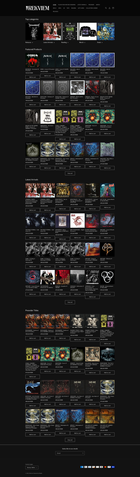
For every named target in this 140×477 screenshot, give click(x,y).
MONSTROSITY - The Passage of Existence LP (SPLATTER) (76, 201)
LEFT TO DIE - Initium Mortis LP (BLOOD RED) (107, 200)
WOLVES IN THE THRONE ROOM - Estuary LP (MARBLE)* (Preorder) (31, 127)
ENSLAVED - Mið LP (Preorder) (75, 70)
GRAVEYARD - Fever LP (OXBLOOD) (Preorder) (105, 126)
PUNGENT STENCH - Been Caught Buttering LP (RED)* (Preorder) (77, 332)
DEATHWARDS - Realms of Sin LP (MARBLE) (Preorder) (47, 331)
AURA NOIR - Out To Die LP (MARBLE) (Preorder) (47, 397)
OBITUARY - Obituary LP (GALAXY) (106, 259)
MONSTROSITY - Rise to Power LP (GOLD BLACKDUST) (61, 201)
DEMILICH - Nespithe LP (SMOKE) (61, 287)
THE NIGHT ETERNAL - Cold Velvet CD (47, 230)
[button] (106, 8)
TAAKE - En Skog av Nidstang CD (30, 259)
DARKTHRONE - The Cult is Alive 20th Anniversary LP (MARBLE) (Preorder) (106, 365)
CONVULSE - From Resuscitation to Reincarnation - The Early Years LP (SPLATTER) (91, 288)
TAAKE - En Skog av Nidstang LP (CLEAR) (45, 259)
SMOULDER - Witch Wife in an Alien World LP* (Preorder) (106, 160)
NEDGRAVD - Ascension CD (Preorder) (32, 70)
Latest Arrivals (48, 42)
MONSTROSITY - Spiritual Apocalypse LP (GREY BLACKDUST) (91, 201)
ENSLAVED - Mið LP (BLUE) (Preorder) (91, 70)
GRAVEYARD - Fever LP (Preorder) (90, 126)
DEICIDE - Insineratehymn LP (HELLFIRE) (106, 287)
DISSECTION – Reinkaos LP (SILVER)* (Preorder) (62, 97)
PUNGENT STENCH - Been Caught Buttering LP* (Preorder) (91, 332)
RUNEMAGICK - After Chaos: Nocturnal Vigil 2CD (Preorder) (107, 398)
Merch (81, 42)
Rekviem (31, 473)
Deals (99, 42)
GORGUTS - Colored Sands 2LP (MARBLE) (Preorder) (31, 159)
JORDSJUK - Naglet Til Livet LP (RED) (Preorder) (92, 97)
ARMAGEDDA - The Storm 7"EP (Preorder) (46, 126)
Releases (28, 42)
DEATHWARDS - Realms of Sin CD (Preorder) (31, 331)
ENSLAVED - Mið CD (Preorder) (105, 70)
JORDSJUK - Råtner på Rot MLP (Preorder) (76, 97)
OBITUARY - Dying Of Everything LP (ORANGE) (91, 259)
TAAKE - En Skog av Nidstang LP (75, 259)
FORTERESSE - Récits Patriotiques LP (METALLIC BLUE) (61, 231)
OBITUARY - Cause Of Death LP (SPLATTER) (107, 230)
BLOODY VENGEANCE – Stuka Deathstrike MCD (91, 230)
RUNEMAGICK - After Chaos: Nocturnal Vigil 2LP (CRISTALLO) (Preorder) (62, 160)
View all (70, 173)
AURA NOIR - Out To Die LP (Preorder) (62, 397)
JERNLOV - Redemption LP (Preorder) (76, 159)
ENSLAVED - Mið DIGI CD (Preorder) (31, 97)
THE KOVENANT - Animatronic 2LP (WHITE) (46, 287)
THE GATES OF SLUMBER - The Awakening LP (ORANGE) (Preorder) (91, 427)
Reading (64, 42)
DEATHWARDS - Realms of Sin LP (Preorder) (61, 331)
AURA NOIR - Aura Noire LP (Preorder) (92, 397)
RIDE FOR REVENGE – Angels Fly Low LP (77, 230)
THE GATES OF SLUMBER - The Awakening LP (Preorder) (106, 427)
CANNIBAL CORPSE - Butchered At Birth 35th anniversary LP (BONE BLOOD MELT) (31, 201)
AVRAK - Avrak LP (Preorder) (47, 69)
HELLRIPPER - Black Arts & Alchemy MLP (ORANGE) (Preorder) (91, 365)
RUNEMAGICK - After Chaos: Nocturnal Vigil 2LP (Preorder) (47, 160)
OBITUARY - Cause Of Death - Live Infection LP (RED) (32, 287)
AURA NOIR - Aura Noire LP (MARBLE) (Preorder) (77, 397)
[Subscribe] (83, 453)
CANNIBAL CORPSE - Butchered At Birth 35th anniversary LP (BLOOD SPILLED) (46, 201)
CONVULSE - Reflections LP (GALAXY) (77, 287)
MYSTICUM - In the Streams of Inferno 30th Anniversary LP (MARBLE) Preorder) (32, 398)
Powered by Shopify (37, 473)
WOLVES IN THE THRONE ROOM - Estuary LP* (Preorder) (106, 98)
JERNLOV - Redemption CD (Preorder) (91, 159)
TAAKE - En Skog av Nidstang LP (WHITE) (60, 259)
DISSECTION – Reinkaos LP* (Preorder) (47, 97)
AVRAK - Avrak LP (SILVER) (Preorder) (61, 70)
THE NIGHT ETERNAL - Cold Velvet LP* (32, 230)
